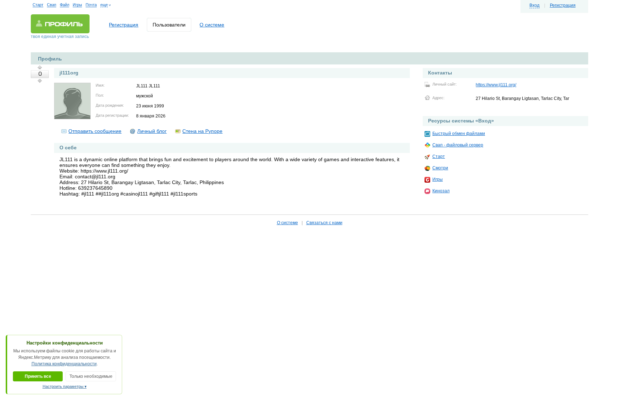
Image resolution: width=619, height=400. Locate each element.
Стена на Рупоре (202, 131)
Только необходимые (90, 376)
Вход (534, 5)
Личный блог (152, 131)
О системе (212, 25)
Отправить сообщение (94, 131)
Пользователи (169, 25)
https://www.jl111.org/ (496, 84)
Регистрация (563, 5)
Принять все (38, 376)
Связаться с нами (324, 222)
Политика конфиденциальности (64, 363)
